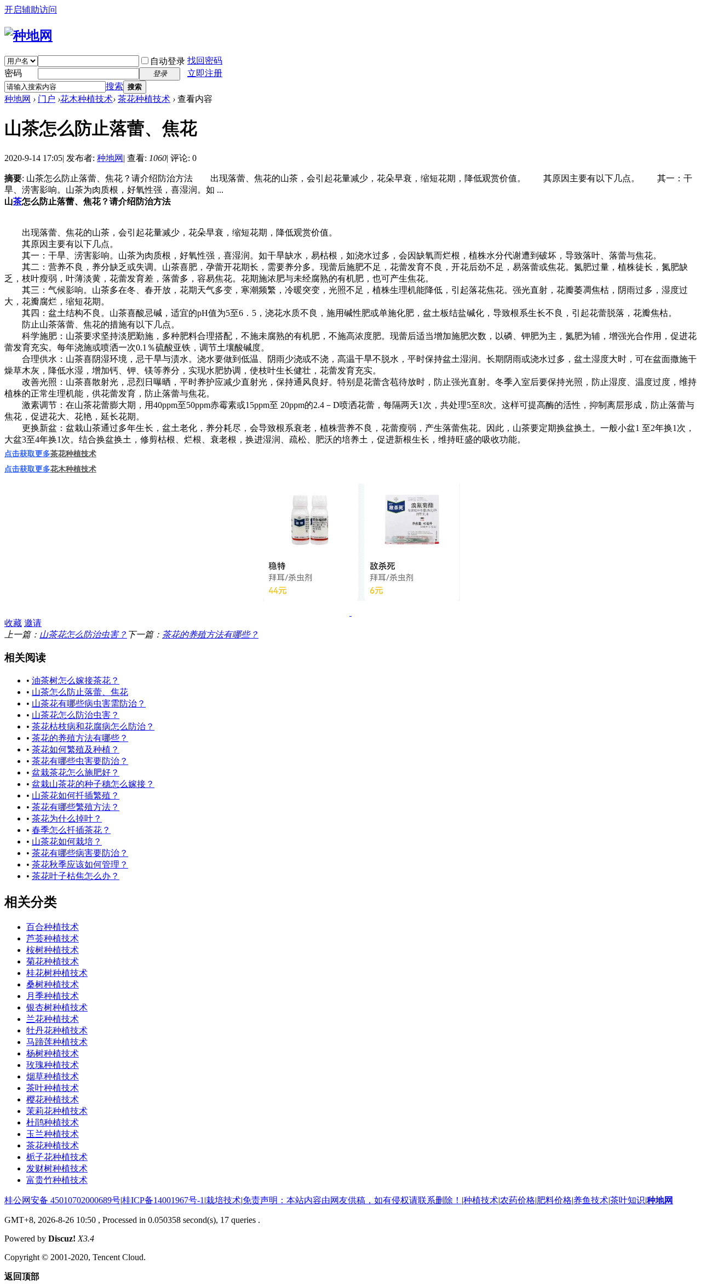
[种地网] (28, 35)
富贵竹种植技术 (57, 1180)
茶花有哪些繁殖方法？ (75, 807)
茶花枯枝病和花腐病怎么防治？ (93, 726)
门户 (46, 99)
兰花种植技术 (52, 1019)
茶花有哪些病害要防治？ (80, 853)
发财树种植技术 (57, 1168)
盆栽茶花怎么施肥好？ (75, 772)
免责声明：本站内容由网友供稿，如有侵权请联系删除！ (352, 1200)
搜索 (114, 86)
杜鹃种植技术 (52, 1122)
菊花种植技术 (52, 961)
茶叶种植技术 (52, 1088)
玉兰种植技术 (52, 1134)
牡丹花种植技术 (57, 1030)
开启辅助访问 (30, 9)
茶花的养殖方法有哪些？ (210, 634)
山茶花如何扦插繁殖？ (75, 795)
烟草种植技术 (52, 1076)
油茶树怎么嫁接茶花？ (75, 680)
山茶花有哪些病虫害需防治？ (89, 703)
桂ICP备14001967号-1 (163, 1200)
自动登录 (167, 61)
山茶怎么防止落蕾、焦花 (80, 692)
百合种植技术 (52, 927)
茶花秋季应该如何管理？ (80, 864)
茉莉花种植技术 (57, 1111)
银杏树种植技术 (57, 1007)
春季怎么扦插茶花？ (71, 830)
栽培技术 (223, 1200)
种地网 (17, 99)
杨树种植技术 (52, 1053)
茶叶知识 (627, 1200)
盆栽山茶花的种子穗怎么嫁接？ (93, 784)
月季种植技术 (52, 996)
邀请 (33, 623)
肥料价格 (554, 1200)
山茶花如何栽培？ (67, 841)
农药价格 (517, 1200)
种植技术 (480, 1200)
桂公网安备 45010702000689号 (62, 1200)
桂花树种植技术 (57, 973)
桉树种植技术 (52, 950)
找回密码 (204, 60)
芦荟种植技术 (52, 938)
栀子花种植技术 (57, 1157)
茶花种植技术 (144, 99)
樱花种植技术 (52, 1099)
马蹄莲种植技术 (57, 1042)
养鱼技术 (590, 1200)
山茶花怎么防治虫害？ (83, 634)
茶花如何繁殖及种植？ (75, 749)
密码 (13, 73)
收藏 (13, 623)
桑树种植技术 (52, 984)
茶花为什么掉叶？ (67, 818)
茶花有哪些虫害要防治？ (80, 761)
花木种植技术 (86, 99)
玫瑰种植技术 (52, 1065)
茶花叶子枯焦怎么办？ (75, 876)
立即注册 (204, 73)
